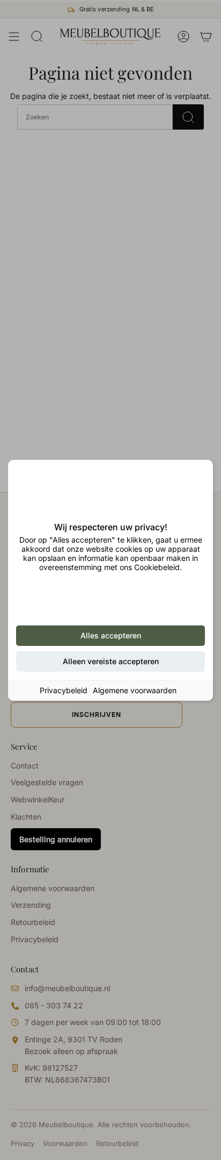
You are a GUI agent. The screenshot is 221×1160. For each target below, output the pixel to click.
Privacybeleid (63, 690)
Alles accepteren (110, 635)
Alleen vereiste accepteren (111, 661)
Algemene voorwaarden (134, 690)
